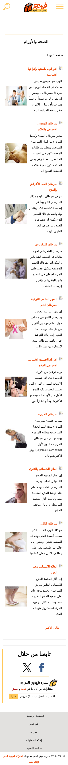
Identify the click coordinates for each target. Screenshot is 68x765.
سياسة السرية (34, 748)
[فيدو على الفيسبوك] (41, 668)
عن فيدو (34, 723)
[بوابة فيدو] (35, 7)
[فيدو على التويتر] (27, 668)
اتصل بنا (34, 732)
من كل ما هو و (33, 688)
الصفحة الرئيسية (35, 715)
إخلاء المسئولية (34, 740)
